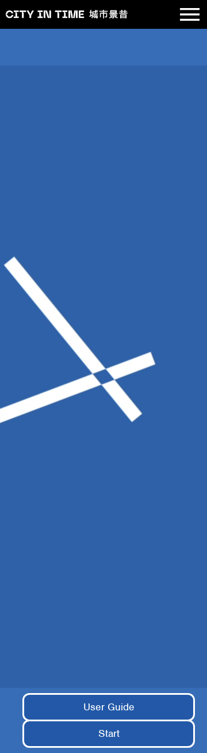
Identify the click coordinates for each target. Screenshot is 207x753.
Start (109, 733)
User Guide (109, 707)
